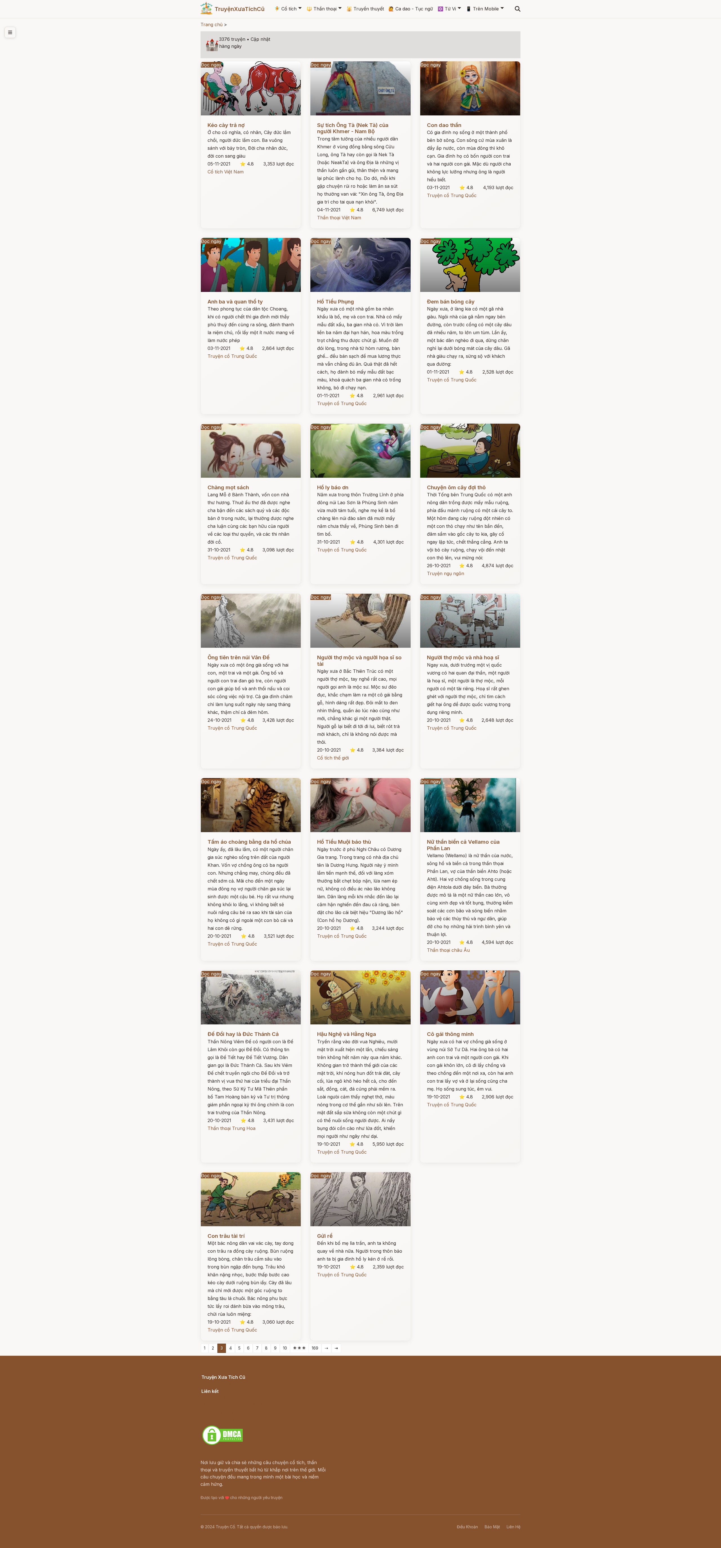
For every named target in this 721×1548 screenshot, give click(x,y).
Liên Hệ (513, 1526)
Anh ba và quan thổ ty (235, 301)
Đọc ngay (211, 65)
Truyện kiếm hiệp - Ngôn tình (233, 1412)
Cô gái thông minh (450, 1034)
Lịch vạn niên (215, 1397)
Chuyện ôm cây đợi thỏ (456, 487)
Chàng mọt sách (228, 487)
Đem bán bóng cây (451, 301)
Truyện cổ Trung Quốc (452, 195)
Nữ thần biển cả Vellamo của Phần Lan (463, 845)
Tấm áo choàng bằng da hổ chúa (249, 842)
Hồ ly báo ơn (332, 487)
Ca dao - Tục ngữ (410, 9)
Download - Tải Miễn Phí (228, 1419)
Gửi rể (325, 1236)
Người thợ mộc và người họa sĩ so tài (359, 660)
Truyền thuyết (365, 9)
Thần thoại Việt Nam (339, 217)
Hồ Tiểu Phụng (335, 301)
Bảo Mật (492, 1526)
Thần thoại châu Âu (448, 950)
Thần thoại (321, 9)
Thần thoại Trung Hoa (231, 1128)
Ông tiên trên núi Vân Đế (239, 657)
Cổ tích (285, 9)
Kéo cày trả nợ (226, 125)
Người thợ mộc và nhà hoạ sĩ (463, 657)
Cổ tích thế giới (333, 758)
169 (315, 1348)
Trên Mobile (482, 9)
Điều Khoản (467, 1526)
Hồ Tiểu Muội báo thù (344, 842)
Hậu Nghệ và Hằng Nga (346, 1034)
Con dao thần (444, 125)
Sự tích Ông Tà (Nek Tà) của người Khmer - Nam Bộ (352, 128)
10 (285, 1348)
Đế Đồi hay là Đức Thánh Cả (243, 1034)
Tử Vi (447, 9)
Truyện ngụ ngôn (445, 573)
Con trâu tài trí (226, 1236)
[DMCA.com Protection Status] (222, 1444)
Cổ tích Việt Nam (226, 172)
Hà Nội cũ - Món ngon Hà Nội (233, 1405)
